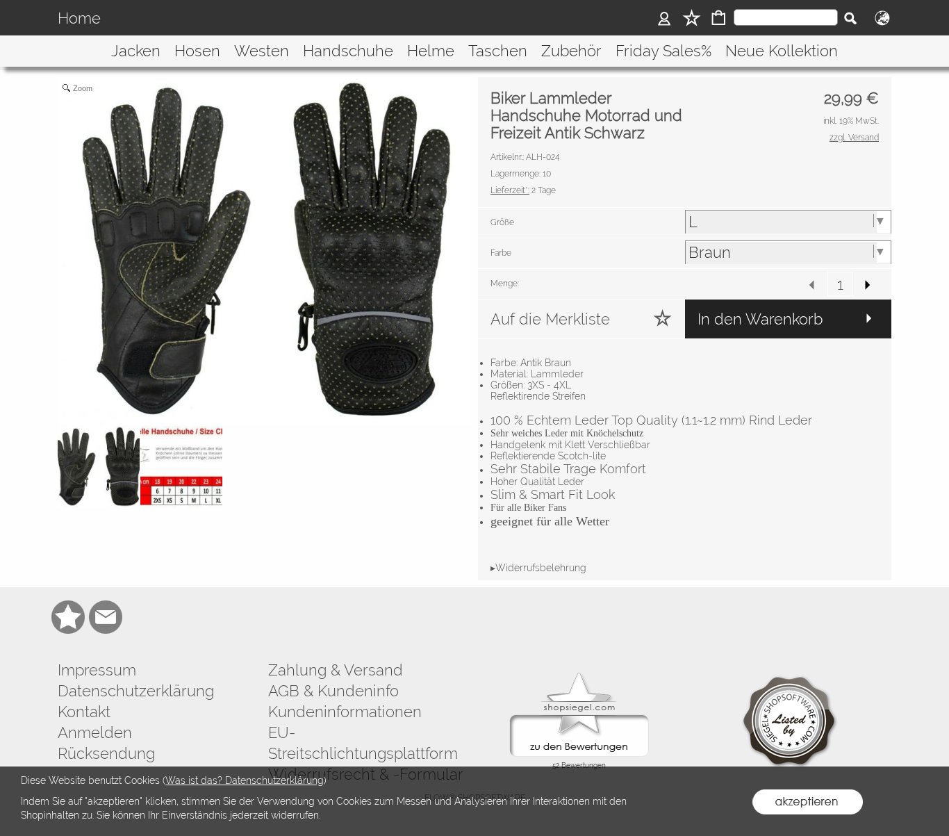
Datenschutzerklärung (136, 691)
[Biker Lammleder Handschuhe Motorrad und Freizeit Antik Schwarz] (99, 467)
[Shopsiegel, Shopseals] (579, 676)
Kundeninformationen (345, 712)
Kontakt (84, 712)
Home (79, 18)
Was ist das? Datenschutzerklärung (244, 780)
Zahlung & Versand (335, 670)
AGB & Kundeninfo (333, 691)
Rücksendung (106, 753)
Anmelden (95, 732)
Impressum (97, 670)
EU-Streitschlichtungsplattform (363, 742)
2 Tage (523, 190)
